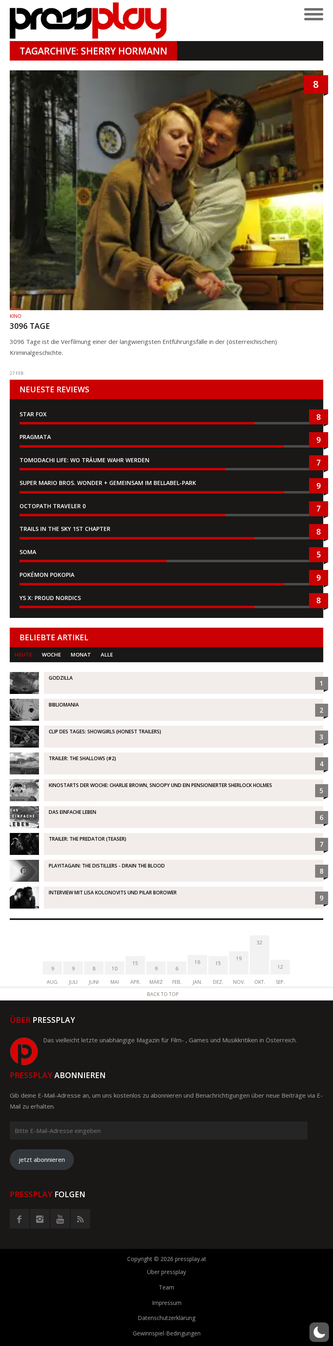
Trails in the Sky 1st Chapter (65, 529)
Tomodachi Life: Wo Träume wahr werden (84, 460)
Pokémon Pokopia (46, 574)
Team (166, 1287)
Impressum (167, 1303)
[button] (319, 1332)
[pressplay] (88, 20)
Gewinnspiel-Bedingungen (167, 1333)
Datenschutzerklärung (166, 1318)
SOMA (27, 552)
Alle (107, 654)
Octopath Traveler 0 (52, 506)
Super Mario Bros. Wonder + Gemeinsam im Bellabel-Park (107, 483)
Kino (16, 316)
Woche (51, 654)
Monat (81, 654)
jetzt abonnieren (42, 1159)
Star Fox (33, 414)
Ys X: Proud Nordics (50, 598)
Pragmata (35, 437)
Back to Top (163, 994)
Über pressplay (166, 1272)
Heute (23, 654)
